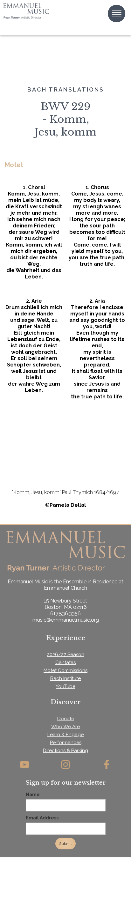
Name (33, 794)
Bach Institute (65, 678)
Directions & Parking (65, 750)
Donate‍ (65, 718)
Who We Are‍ (65, 726)
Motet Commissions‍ (65, 670)
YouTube (65, 686)
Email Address (42, 817)
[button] (116, 13)
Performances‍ (65, 742)
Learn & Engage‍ (65, 734)
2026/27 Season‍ (65, 654)
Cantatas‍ (65, 662)
